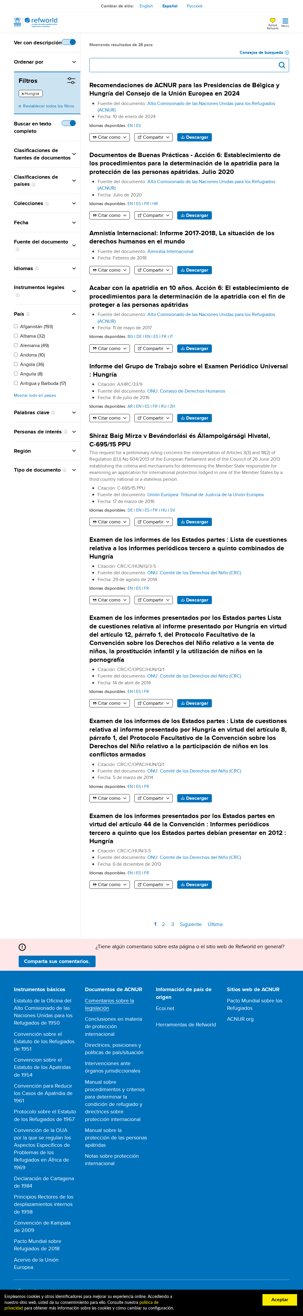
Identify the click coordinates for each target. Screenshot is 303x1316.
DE (139, 336)
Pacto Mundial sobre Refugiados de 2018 (37, 1244)
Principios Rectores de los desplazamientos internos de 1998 (43, 1204)
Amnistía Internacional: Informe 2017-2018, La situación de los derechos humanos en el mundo (181, 237)
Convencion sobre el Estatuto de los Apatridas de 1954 (42, 1067)
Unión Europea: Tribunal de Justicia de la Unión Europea (205, 494)
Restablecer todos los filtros (48, 106)
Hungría (30, 94)
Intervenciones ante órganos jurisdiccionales (112, 1066)
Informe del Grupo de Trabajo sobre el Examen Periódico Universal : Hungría (188, 370)
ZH (172, 406)
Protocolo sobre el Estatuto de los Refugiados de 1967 (45, 1115)
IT (171, 336)
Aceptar (279, 1299)
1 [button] (156, 925)
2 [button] (164, 924)
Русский (194, 6)
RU (164, 406)
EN (130, 125)
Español (170, 6)
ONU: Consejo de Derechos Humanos (186, 391)
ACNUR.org (240, 1019)
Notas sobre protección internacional (112, 1159)
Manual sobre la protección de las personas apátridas (116, 1137)
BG (130, 336)
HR (155, 203)
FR (146, 203)
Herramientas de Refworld (186, 1024)
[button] (59, 62)
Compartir (153, 137)
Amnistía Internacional (170, 251)
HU (164, 510)
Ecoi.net (165, 1008)
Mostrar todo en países (35, 395)
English (146, 6)
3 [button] (173, 924)
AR (130, 406)
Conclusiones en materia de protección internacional (113, 1026)
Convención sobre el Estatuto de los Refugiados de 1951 (44, 1041)
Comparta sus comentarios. (57, 961)
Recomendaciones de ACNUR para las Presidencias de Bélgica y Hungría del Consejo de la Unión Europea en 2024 (184, 89)
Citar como (109, 137)
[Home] (35, 22)
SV (172, 510)
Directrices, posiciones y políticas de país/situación (114, 1048)
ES (138, 125)
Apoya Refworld (272, 26)
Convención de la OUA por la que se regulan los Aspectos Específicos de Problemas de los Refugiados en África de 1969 (42, 1148)
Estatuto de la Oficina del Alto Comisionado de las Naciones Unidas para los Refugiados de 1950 (43, 1012)
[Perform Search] (282, 65)
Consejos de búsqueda (261, 52)
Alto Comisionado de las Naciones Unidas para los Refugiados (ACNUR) (186, 106)
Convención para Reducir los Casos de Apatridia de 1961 (43, 1093)
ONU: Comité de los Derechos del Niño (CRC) (194, 572)
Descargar (197, 137)
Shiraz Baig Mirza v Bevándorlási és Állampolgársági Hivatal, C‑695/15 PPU (179, 440)
